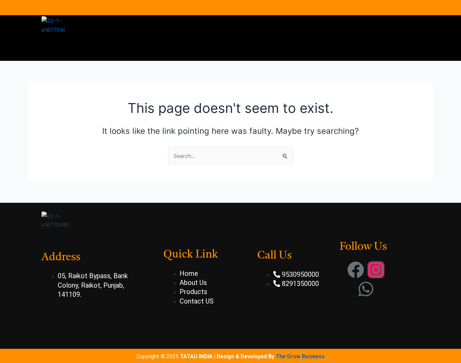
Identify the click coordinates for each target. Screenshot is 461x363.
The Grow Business (300, 356)
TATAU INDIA (196, 356)
